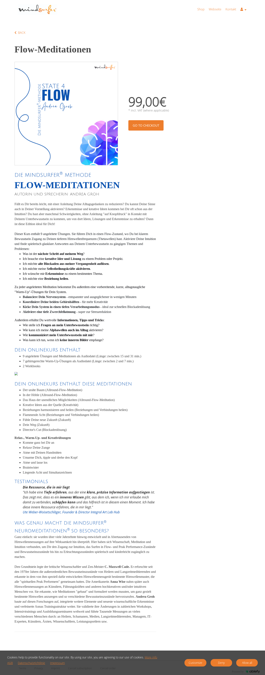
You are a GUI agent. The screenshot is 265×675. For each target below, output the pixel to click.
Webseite (215, 9)
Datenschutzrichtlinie (31, 663)
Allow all (247, 663)
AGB (10, 663)
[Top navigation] (243, 10)
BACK (21, 32)
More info (151, 657)
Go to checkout (146, 125)
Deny (221, 663)
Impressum (57, 663)
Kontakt (230, 9)
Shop (201, 9)
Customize (195, 663)
